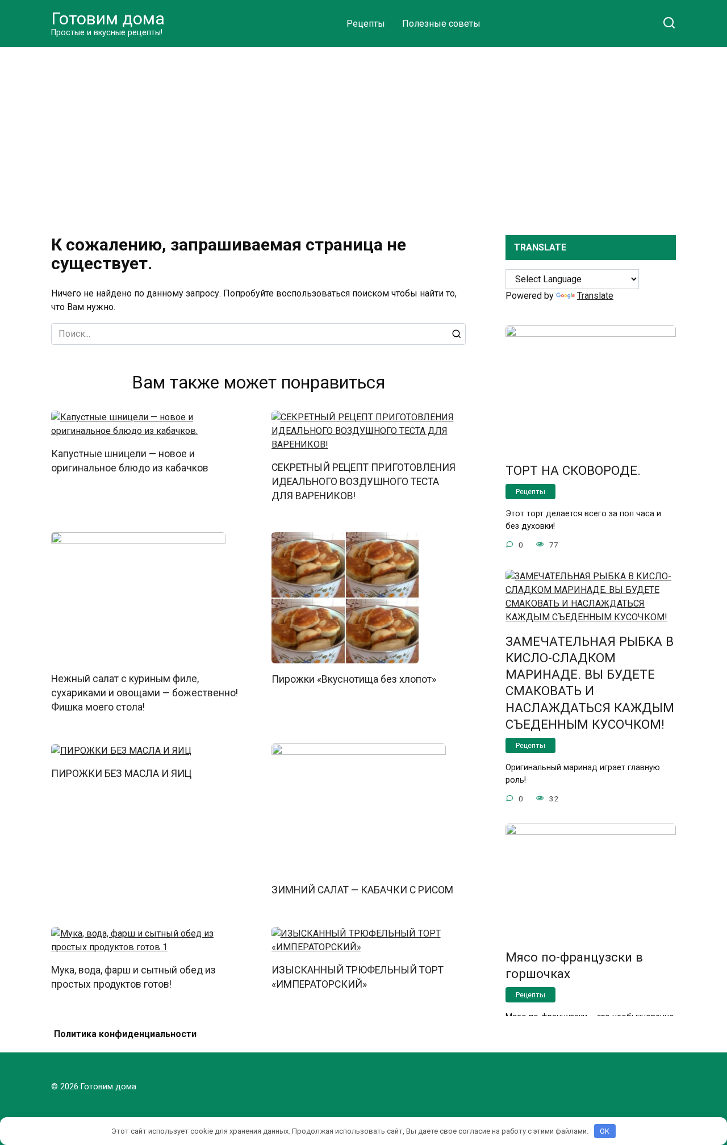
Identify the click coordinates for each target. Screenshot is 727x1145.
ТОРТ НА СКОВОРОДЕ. (573, 470)
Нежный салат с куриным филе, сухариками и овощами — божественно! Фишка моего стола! (144, 692)
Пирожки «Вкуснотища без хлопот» (353, 679)
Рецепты (365, 23)
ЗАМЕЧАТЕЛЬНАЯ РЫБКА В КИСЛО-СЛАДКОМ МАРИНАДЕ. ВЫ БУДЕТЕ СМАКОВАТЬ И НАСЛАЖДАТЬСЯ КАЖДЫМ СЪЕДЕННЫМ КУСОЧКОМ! (589, 683)
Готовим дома (108, 18)
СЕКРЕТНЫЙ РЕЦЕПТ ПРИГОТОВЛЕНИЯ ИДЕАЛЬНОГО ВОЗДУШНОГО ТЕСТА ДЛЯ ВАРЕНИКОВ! (363, 481)
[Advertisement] (363, 132)
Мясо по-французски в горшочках (574, 965)
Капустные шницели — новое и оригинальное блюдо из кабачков (129, 461)
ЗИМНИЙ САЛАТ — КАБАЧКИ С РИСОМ (362, 890)
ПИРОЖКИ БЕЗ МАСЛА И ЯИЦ (121, 773)
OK (604, 1131)
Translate (595, 295)
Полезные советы (441, 23)
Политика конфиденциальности (125, 1034)
